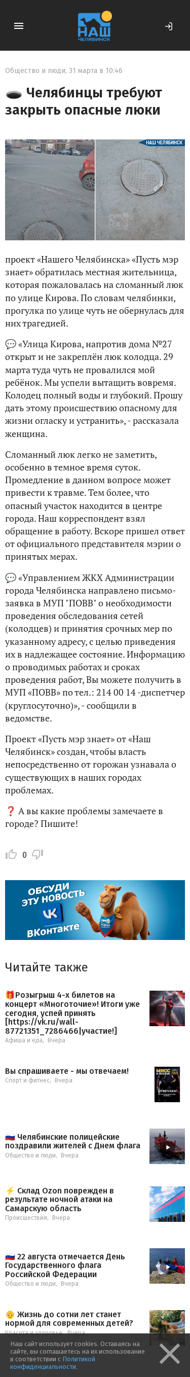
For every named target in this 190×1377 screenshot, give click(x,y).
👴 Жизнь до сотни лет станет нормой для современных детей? (69, 1319)
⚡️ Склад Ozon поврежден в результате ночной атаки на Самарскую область (59, 1199)
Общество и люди (35, 71)
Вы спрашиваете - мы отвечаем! (67, 1071)
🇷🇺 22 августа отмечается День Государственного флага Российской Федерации (65, 1265)
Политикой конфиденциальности (52, 1362)
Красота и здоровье (33, 1332)
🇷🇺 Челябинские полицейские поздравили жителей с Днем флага (72, 1141)
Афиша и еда (24, 1040)
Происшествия (26, 1217)
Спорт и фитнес (27, 1080)
